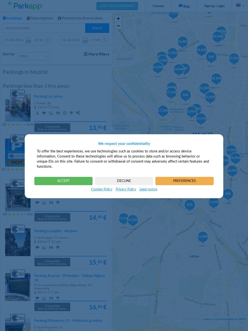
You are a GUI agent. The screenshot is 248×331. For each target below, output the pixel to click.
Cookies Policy (101, 189)
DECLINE (124, 181)
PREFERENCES (184, 181)
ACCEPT (63, 181)
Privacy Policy (126, 189)
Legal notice (148, 189)
